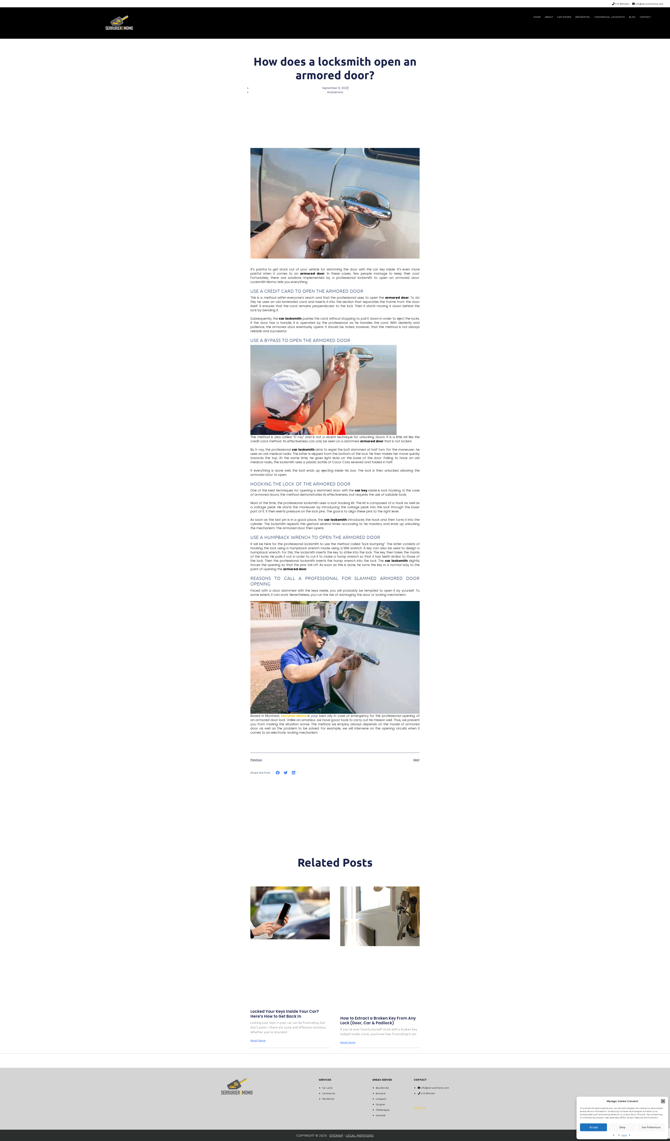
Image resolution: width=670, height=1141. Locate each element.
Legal (624, 1135)
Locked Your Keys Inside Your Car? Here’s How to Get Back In (284, 1014)
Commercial (328, 1093)
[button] (663, 1101)
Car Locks (327, 1087)
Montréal (381, 1115)
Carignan (380, 1104)
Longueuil (381, 1098)
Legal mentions (360, 1135)
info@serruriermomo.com (649, 3)
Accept (594, 1127)
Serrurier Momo (119, 22)
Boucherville (382, 1087)
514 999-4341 (622, 3)
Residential (328, 1098)
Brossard (381, 1093)
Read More (258, 1040)
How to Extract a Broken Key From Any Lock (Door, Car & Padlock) (378, 1021)
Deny (622, 1127)
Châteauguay (383, 1109)
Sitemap (420, 1108)
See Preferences (651, 1127)
